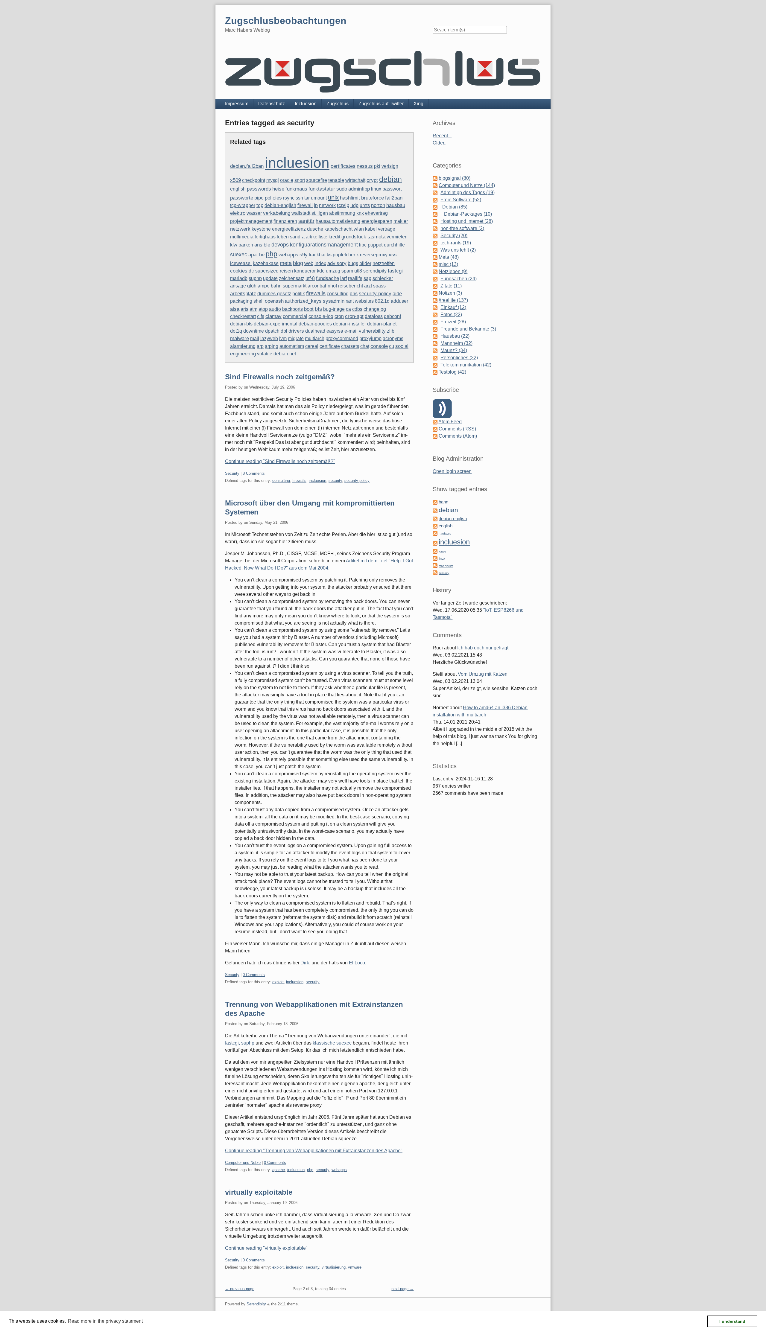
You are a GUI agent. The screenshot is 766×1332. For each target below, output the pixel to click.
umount (319, 197)
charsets (350, 346)
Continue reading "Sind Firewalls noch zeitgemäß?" (280, 461)
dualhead (315, 331)
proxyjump (370, 338)
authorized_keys (303, 301)
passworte (241, 198)
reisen (286, 270)
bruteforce (372, 198)
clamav (273, 316)
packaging (241, 301)
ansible (262, 245)
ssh (299, 197)
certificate (330, 346)
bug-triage (334, 309)
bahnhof (328, 285)
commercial (295, 316)
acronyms (393, 338)
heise (278, 189)
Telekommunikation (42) (465, 364)
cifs (260, 316)
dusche (315, 229)
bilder (365, 263)
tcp (259, 205)
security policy (375, 293)
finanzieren (285, 221)
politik (298, 293)
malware (239, 338)
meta (286, 263)
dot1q (236, 331)
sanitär (306, 221)
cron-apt (354, 316)
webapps (288, 255)
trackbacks (320, 254)
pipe (259, 197)
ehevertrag (376, 213)
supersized (267, 270)
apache (256, 255)
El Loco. (357, 962)
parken (245, 244)
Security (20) (453, 235)
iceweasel (241, 263)
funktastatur (321, 189)
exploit (278, 982)
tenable (336, 180)
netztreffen (384, 263)
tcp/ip (343, 205)
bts (318, 309)
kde (321, 270)
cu (391, 346)
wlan (359, 229)
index (320, 263)
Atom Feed (450, 421)
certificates (343, 166)
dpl (284, 331)
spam (347, 270)
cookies (238, 271)
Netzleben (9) (453, 271)
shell (258, 301)
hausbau (395, 205)
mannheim (446, 565)
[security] (435, 572)
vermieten (397, 236)
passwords (259, 189)
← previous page (239, 1289)
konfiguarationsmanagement (324, 245)
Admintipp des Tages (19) (467, 192)
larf (343, 278)
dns (354, 293)
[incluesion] (435, 542)
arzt (368, 285)
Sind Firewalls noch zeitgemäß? (280, 377)
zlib (390, 331)
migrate (296, 338)
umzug (333, 270)
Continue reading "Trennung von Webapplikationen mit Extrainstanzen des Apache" (313, 1150)
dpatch (272, 331)
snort (299, 180)
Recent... (442, 135)
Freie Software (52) (460, 199)
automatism (291, 346)
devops (280, 245)
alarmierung (243, 346)
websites (364, 301)
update (270, 278)
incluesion (297, 163)
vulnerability (372, 331)
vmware (354, 1267)
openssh (274, 301)
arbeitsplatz (243, 293)
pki (377, 166)
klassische (324, 1042)
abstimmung (342, 213)
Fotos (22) (451, 314)
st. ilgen (319, 213)
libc (363, 244)
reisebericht (350, 285)
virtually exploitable (258, 1192)
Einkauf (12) (453, 307)
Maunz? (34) (453, 350)
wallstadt (300, 213)
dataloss (374, 316)
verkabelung (276, 213)
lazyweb (269, 338)
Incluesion (306, 103)
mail (254, 338)
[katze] (435, 550)
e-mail (351, 331)
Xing (418, 103)
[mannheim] (435, 565)
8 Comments (254, 473)
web (308, 263)
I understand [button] (732, 1321)
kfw (233, 244)
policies (273, 198)
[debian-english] (435, 518)
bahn (276, 285)
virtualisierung (334, 1267)
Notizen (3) (450, 293)
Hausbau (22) (454, 336)
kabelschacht (338, 229)
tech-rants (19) (455, 242)
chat (364, 346)
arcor (313, 285)
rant (350, 301)
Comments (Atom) (458, 436)
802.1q (382, 301)
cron (339, 316)
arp (260, 346)
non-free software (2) (462, 228)
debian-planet (381, 323)
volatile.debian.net (276, 353)
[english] (435, 525)
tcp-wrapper (242, 205)
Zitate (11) (451, 285)
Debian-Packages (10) (468, 214)
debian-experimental (275, 323)
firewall (305, 205)
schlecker (383, 278)
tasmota (376, 237)
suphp (255, 278)
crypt (372, 180)
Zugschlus (337, 103)
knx (360, 213)
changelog (375, 309)
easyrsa (334, 331)
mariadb (238, 278)
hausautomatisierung (338, 221)
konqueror (305, 270)
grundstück (353, 237)
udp (354, 205)
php (271, 254)
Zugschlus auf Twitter (381, 103)
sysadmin (333, 301)
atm (253, 309)
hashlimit (350, 198)
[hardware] (435, 532)
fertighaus (265, 236)
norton (378, 205)
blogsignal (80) (454, 178)
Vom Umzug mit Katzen (482, 674)
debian (390, 179)
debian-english (280, 205)
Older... (440, 142)
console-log (320, 316)
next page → (402, 1289)
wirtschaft (355, 180)
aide (397, 293)
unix (333, 197)
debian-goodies (315, 323)
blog (298, 263)
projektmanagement (251, 221)
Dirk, (305, 962)
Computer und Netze (243, 1162)
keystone (261, 229)
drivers (296, 331)
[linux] (435, 558)
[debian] (435, 510)
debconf (392, 316)
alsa (234, 309)
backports (292, 309)
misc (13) (448, 264)
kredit (334, 236)
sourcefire (316, 180)
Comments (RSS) (457, 428)
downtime (253, 331)
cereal (311, 346)
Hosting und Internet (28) (466, 221)
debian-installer (349, 323)
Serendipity (256, 1304)
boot (309, 309)
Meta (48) (449, 257)
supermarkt (294, 285)
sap (367, 278)
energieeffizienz (289, 229)
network (327, 205)
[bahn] (435, 501)
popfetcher (344, 254)
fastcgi (395, 271)
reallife (355, 278)
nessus (365, 166)
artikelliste (316, 236)
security (335, 480)
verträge (386, 229)
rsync (288, 197)
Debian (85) (454, 206)
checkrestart (243, 316)
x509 (235, 180)
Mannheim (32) (456, 343)
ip (316, 205)
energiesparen (376, 221)
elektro (237, 213)
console (379, 346)
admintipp (359, 189)
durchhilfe (394, 244)
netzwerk (240, 229)
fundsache (327, 278)
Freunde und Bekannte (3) (468, 328)
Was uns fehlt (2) (458, 249)
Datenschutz (271, 103)
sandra (297, 236)
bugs (353, 263)
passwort (392, 188)
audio (275, 309)
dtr (251, 270)
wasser (254, 213)
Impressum (236, 103)
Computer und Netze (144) (467, 185)
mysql (272, 180)
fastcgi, (232, 1042)
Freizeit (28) (453, 321)
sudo (341, 189)
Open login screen (452, 471)
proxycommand (342, 338)
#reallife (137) (453, 300)
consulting (338, 293)
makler (400, 221)
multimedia (241, 236)
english (238, 188)
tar (307, 197)
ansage (238, 285)
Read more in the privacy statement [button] (105, 1321)
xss (393, 255)
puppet (375, 245)
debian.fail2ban (247, 166)
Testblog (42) (452, 372)
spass (379, 285)
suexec (238, 255)
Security (232, 473)
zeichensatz (291, 278)
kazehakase (266, 263)
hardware (445, 533)
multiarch (314, 338)
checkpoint (253, 180)
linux (376, 188)
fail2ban (393, 198)
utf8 (358, 270)
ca (348, 309)
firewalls (316, 293)
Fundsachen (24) (458, 278)
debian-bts (241, 323)
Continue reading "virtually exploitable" (266, 1248)
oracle (286, 180)
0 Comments (254, 974)
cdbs (357, 309)
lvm (283, 338)
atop (263, 309)
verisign (390, 166)
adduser (399, 301)
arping (271, 346)
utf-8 (310, 278)
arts (244, 309)
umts (365, 205)
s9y (304, 255)
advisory (336, 263)
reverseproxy (373, 254)
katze (442, 551)
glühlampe (258, 285)
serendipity (375, 270)
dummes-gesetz (274, 293)
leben (283, 236)
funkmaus (296, 189)
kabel (371, 229)
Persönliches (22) (459, 357)
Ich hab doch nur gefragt (482, 647)
